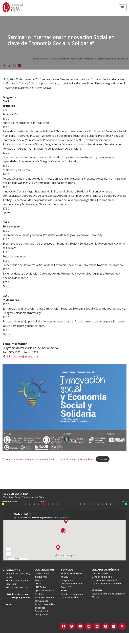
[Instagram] (88, 626)
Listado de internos (17, 594)
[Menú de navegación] (122, 7)
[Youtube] (80, 626)
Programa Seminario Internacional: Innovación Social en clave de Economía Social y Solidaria (48, 458)
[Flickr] (97, 626)
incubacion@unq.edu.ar (23, 356)
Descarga (102, 458)
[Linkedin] (114, 626)
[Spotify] (105, 626)
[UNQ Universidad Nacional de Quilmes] (13, 7)
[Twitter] (72, 626)
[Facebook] (63, 626)
